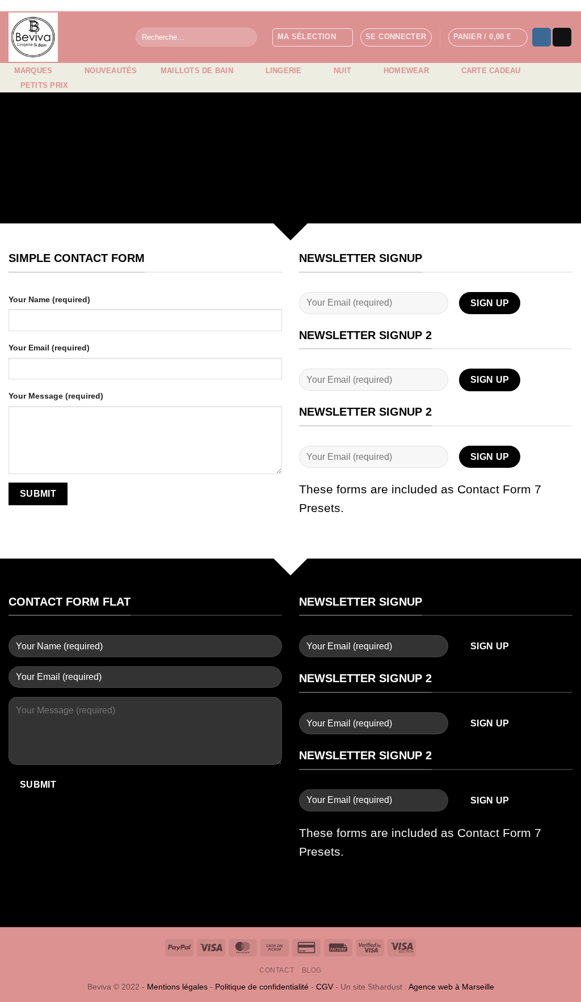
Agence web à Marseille (451, 986)
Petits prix (44, 85)
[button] (396, 37)
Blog (312, 970)
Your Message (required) (56, 395)
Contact (276, 970)
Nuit (342, 70)
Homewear (406, 70)
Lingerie (284, 70)
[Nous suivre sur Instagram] (541, 37)
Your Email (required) (49, 347)
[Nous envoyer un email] (562, 37)
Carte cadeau (491, 70)
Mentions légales (177, 986)
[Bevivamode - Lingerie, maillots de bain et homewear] (64, 37)
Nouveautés (111, 70)
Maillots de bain (197, 70)
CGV (324, 986)
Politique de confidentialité (262, 986)
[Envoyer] (246, 37)
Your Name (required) (49, 299)
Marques (33, 70)
